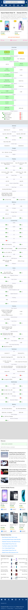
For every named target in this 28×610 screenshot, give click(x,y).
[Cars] (22, 5)
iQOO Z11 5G (3, 525)
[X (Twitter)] (8, 599)
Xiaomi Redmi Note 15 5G (13, 503)
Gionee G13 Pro (18, 31)
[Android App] (26, 599)
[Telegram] (19, 599)
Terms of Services (19, 608)
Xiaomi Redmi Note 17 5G (22, 525)
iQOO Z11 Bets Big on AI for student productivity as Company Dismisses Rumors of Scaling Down (18, 470)
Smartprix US (3, 603)
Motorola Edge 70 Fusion (14, 525)
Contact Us (3, 608)
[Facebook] (5, 599)
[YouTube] (12, 599)
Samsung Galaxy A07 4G (4, 503)
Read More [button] (25, 18)
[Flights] (10, 5)
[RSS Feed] (22, 599)
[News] (6, 5)
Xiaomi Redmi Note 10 (5, 31)
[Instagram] (15, 599)
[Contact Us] (1, 599)
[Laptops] (18, 5)
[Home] (2, 5)
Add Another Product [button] (14, 37)
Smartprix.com (12, 606)
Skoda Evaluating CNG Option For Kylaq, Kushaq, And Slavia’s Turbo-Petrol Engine (17, 479)
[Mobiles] (14, 5)
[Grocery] (26, 5)
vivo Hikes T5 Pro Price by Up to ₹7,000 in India (17, 461)
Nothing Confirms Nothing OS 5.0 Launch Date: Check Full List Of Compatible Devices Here (17, 453)
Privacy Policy (10, 608)
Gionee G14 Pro (22, 503)
